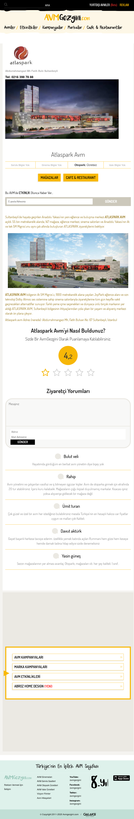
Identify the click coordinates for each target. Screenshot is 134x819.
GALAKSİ (89, 815)
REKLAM (124, 5)
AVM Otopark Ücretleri (47, 785)
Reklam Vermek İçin (13, 784)
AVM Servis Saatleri (46, 781)
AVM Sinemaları (44, 776)
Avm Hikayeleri (44, 797)
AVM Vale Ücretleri (46, 789)
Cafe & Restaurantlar (104, 28)
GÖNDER (111, 201)
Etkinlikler (29, 28)
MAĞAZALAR (49, 177)
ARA (47, 5)
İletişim (7, 789)
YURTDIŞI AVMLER (103, 5)
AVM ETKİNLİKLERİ (27, 676)
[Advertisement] (68, 617)
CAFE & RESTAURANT (81, 177)
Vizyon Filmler (43, 793)
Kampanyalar (53, 28)
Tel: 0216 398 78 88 (19, 77)
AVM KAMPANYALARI (28, 657)
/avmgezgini (75, 779)
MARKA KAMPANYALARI (30, 666)
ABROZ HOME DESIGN (33, 686)
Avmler (9, 28)
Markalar (75, 28)
